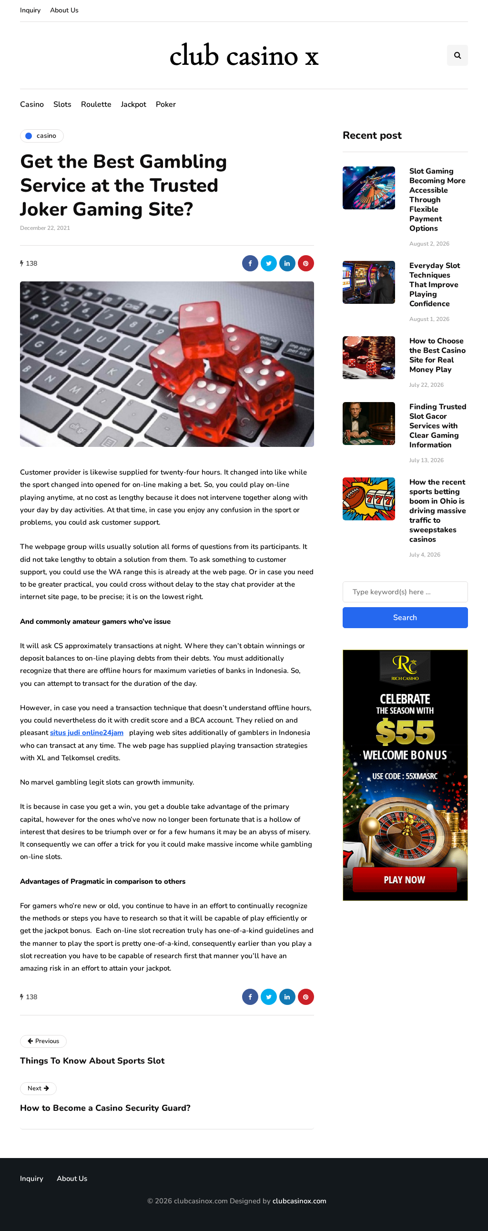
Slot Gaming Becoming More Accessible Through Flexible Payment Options (437, 200)
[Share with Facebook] (250, 263)
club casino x (244, 55)
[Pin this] (306, 263)
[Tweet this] (269, 263)
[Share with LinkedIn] (287, 263)
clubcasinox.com (299, 1201)
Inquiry (30, 10)
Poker (166, 104)
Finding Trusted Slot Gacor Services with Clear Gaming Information (438, 426)
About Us (64, 10)
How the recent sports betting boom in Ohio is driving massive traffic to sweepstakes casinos (437, 511)
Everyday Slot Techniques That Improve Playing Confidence (434, 284)
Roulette (96, 104)
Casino (32, 104)
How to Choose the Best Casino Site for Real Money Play (437, 355)
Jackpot (133, 104)
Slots (62, 104)
